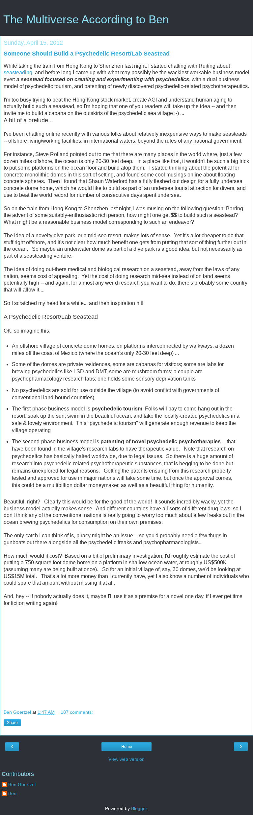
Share (12, 722)
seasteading (18, 72)
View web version (126, 759)
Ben (12, 793)
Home (126, 746)
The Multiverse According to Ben (86, 19)
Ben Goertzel (22, 784)
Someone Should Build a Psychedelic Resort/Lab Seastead (87, 53)
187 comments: (77, 712)
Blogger (139, 808)
